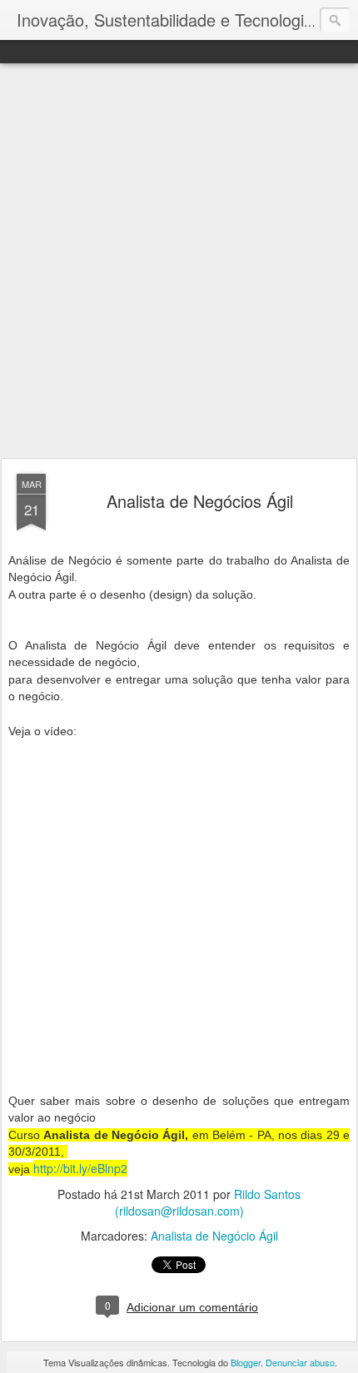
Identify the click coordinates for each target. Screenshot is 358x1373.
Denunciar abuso (300, 1362)
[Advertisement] (179, 261)
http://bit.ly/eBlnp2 (80, 1168)
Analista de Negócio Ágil (214, 1235)
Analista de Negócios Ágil (200, 501)
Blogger (246, 1362)
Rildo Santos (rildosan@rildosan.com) (208, 1202)
